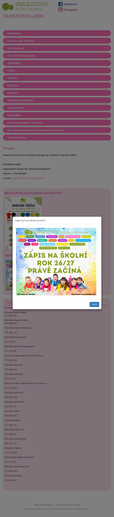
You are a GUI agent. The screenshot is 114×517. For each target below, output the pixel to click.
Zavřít (94, 304)
